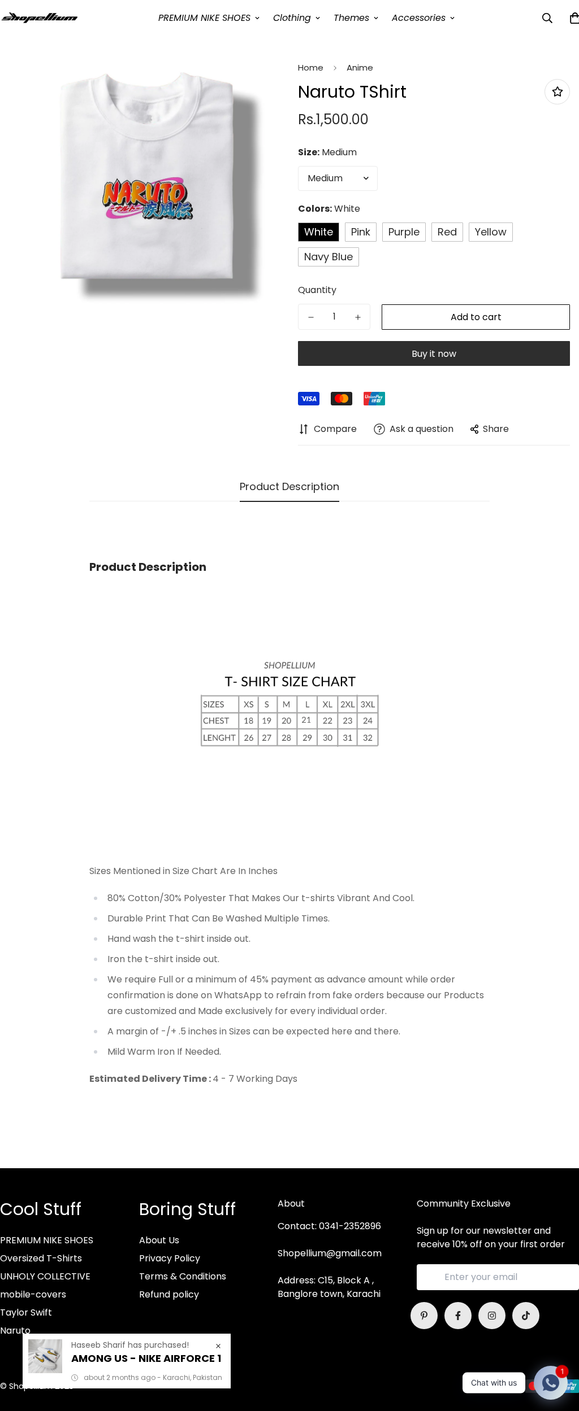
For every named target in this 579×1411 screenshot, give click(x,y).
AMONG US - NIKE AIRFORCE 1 (146, 1358)
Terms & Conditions (182, 1276)
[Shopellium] (39, 17)
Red (447, 232)
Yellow (491, 232)
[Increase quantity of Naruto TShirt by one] (357, 317)
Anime (360, 67)
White (318, 232)
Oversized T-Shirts (41, 1258)
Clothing (292, 17)
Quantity (317, 289)
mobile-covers (33, 1294)
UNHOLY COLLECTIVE (45, 1276)
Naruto (15, 1330)
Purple (404, 232)
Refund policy (169, 1294)
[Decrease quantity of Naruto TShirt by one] (311, 317)
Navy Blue (328, 257)
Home (310, 67)
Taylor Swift (26, 1312)
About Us (159, 1240)
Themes (351, 17)
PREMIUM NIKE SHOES (204, 17)
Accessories (419, 17)
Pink (360, 232)
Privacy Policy (169, 1258)
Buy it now (434, 353)
